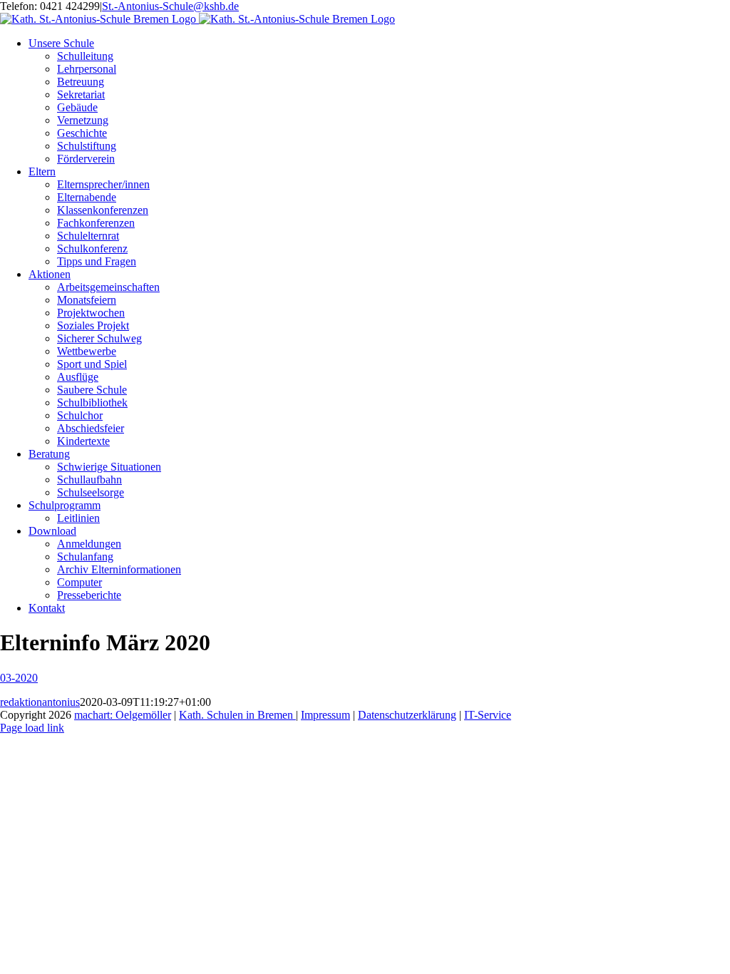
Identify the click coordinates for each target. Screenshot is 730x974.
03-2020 (19, 678)
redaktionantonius (40, 702)
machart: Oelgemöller (122, 715)
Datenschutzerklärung (407, 715)
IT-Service (487, 715)
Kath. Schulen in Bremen (237, 715)
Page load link (32, 728)
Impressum (325, 715)
